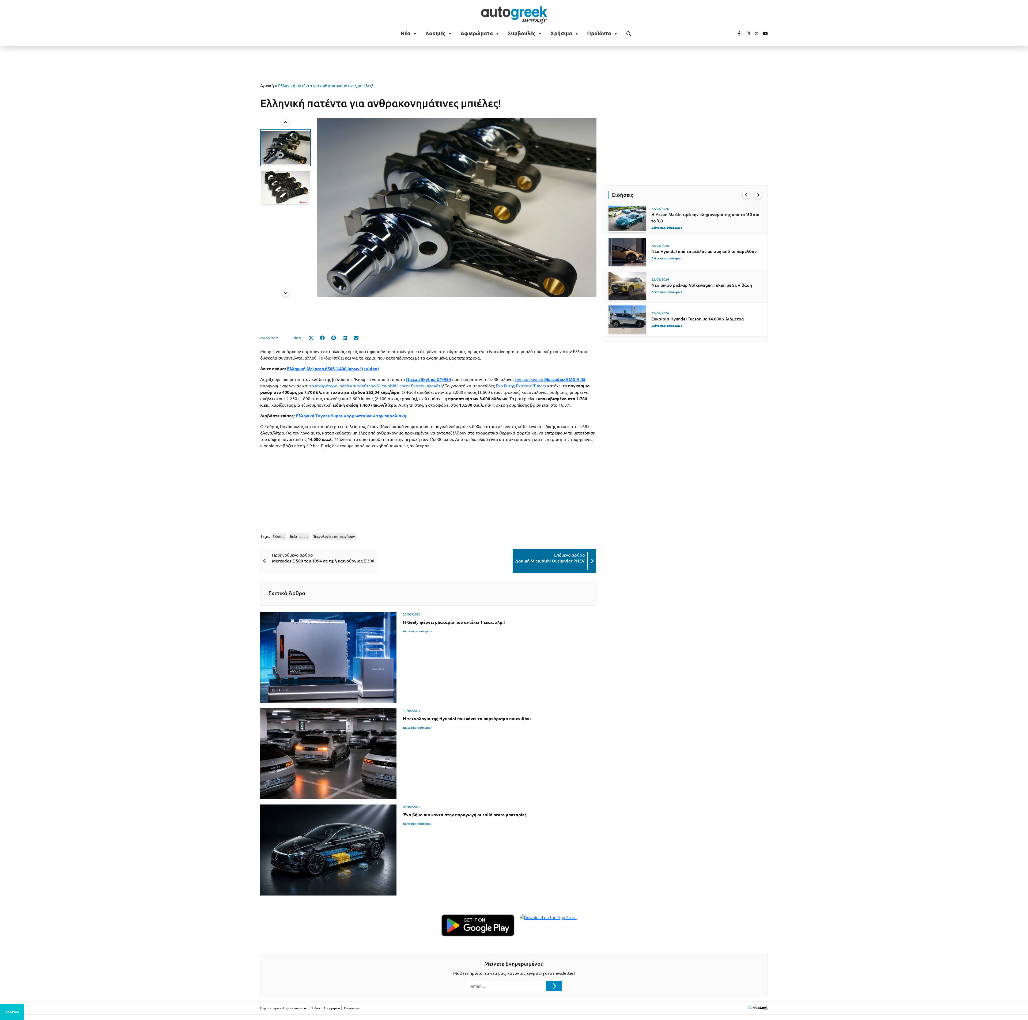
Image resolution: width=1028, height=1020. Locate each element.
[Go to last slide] (286, 122)
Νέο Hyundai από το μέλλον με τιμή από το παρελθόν (704, 251)
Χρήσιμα (561, 33)
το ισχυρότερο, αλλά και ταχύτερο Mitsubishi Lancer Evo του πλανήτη (376, 385)
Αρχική (267, 85)
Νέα (405, 33)
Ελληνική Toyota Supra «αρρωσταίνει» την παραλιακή (351, 415)
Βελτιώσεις (299, 536)
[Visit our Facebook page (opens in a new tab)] (736, 33)
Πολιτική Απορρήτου (325, 1008)
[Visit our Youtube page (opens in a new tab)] (764, 33)
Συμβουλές (521, 33)
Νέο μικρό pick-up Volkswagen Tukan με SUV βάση (701, 285)
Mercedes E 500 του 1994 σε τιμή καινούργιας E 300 (323, 560)
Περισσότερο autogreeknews (281, 1008)
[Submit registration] (554, 986)
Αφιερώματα (476, 33)
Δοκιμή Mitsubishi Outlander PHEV (550, 560)
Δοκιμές (435, 33)
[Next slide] (286, 293)
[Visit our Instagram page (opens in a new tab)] (746, 33)
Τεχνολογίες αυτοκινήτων (334, 536)
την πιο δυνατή (550, 379)
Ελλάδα (279, 536)
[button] (285, 147)
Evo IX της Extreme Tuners (520, 385)
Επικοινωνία (352, 1008)
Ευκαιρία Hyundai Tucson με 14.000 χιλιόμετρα (697, 318)
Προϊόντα (599, 33)
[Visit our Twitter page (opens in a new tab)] (755, 33)
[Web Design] (758, 1008)
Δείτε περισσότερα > (417, 631)
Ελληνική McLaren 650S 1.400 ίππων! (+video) (333, 368)
